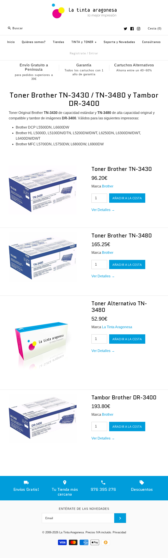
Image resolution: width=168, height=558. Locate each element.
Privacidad (119, 532)
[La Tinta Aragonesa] (84, 3)
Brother (107, 186)
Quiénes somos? (34, 42)
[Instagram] (138, 28)
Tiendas (58, 42)
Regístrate (78, 53)
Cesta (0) (154, 28)
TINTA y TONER (84, 42)
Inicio (11, 42)
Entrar (93, 53)
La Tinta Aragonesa (117, 327)
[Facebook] (132, 28)
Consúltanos (151, 42)
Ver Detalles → (103, 210)
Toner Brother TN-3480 (121, 235)
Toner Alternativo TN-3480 (119, 306)
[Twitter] (125, 28)
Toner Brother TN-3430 (121, 169)
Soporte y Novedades (119, 42)
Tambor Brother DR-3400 (123, 397)
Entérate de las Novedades (84, 508)
